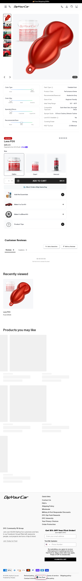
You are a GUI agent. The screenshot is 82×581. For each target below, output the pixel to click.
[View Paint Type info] (52, 87)
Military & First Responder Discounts (56, 512)
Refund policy (29, 575)
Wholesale (46, 509)
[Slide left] (4, 77)
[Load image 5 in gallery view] (7, 53)
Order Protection (49, 524)
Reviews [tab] (9, 250)
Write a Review (70, 246)
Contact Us (46, 500)
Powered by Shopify (9, 577)
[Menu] (5, 6)
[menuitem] (60, 500)
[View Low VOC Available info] (57, 117)
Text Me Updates (51, 541)
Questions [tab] (21, 250)
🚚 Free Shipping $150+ (41, 1)
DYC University (47, 518)
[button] (71, 7)
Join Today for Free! (10, 541)
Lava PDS (6, 312)
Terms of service (53, 575)
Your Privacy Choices (50, 521)
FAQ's (44, 503)
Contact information (31, 578)
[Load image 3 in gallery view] (7, 35)
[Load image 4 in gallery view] (7, 44)
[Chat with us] (9, 6)
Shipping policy (65, 575)
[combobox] (48, 544)
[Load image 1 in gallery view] (7, 18)
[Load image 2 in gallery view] (7, 27)
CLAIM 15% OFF (60, 559)
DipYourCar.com (14, 575)
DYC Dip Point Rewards (51, 515)
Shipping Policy (48, 506)
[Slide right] (10, 77)
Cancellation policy (47, 578)
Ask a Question (52, 246)
